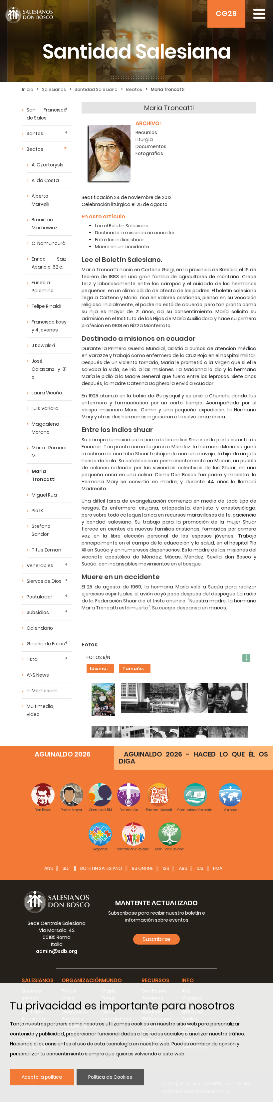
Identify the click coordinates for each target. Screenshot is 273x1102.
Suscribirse (156, 939)
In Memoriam (42, 690)
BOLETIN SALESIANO (101, 868)
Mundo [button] (112, 980)
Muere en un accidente (122, 246)
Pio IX (37, 510)
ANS (48, 868)
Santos (35, 133)
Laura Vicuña (47, 392)
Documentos (151, 146)
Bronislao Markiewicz (45, 223)
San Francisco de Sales (47, 114)
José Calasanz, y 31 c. (49, 369)
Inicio (27, 89)
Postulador (39, 596)
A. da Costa (45, 180)
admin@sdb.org (56, 951)
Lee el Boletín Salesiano (121, 225)
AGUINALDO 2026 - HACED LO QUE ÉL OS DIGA (193, 758)
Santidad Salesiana (96, 89)
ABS (183, 868)
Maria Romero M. (49, 451)
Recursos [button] (155, 980)
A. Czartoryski (47, 164)
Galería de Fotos (46, 643)
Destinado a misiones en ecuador (134, 232)
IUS (200, 868)
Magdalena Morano (45, 428)
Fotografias (149, 153)
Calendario (40, 628)
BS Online (142, 868)
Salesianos (54, 89)
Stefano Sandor (41, 530)
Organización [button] (82, 980)
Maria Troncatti (167, 89)
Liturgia (144, 139)
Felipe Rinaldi (46, 306)
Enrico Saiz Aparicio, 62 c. (49, 263)
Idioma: (99, 668)
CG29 (226, 13)
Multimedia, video (40, 710)
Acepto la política (42, 1077)
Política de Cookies (110, 1077)
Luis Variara (45, 408)
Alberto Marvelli (40, 200)
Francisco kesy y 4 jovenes (49, 326)
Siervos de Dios (44, 581)
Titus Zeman (46, 550)
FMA (217, 868)
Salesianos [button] (38, 980)
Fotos (90, 644)
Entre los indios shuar (119, 239)
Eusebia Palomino (43, 286)
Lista (32, 659)
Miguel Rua (44, 495)
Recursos (146, 132)
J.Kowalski (43, 345)
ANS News (38, 675)
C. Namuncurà (49, 243)
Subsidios (38, 612)
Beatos (134, 89)
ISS (166, 868)
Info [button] (187, 980)
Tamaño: (133, 668)
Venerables (40, 565)
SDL (67, 868)
